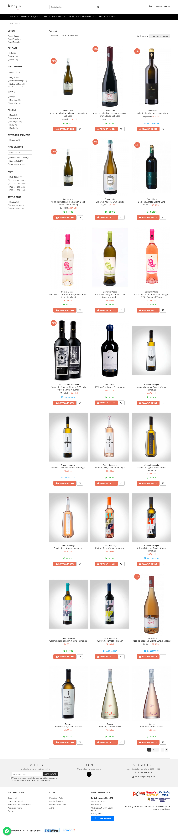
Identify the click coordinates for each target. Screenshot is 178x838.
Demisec (13, 100)
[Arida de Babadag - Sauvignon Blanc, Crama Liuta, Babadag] (68, 167)
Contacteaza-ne (104, 818)
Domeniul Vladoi (68, 292)
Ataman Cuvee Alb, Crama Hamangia (68, 467)
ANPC (51, 808)
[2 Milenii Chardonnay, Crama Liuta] (151, 77)
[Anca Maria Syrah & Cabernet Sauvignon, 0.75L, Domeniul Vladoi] (151, 258)
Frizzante (14, 140)
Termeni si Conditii (15, 801)
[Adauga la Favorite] (79, 129)
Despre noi (12, 798)
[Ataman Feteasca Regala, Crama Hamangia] (151, 350)
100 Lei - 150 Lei (16, 183)
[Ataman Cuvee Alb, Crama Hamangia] (68, 437)
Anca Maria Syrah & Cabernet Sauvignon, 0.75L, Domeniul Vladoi (151, 295)
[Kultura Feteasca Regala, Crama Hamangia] (151, 518)
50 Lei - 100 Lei (16, 180)
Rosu (12, 59)
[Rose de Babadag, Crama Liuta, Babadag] (151, 604)
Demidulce (14, 103)
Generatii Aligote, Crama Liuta (110, 201)
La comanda (15, 208)
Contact (11, 811)
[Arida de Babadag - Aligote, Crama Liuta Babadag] (68, 76)
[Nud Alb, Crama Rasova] (109, 693)
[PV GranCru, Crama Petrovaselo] (109, 350)
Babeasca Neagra (17, 80)
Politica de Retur (56, 801)
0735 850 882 (145, 772)
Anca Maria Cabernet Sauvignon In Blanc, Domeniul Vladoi (68, 295)
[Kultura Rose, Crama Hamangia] (109, 518)
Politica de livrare (15, 808)
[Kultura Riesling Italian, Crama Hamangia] (68, 604)
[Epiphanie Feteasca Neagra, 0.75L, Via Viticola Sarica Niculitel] (68, 350)
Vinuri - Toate (13, 36)
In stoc (13, 202)
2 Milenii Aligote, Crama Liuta (151, 201)
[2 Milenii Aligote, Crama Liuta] (151, 167)
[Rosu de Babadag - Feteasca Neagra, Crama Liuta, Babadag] (109, 76)
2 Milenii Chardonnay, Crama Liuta (151, 113)
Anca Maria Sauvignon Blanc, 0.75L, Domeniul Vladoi (109, 295)
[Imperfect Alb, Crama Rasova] (68, 693)
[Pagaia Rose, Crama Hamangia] (68, 518)
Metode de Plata (56, 798)
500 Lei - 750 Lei (16, 190)
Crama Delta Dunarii (18, 157)
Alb (11, 53)
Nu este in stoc (16, 205)
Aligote (13, 77)
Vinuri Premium (14, 39)
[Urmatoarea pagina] (166, 750)
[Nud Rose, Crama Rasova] (151, 693)
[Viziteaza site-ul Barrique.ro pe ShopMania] (52, 830)
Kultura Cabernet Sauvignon (110, 640)
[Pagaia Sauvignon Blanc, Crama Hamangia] (151, 437)
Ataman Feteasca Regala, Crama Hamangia (151, 388)
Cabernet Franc (16, 84)
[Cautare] (98, 7)
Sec (11, 96)
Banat (12, 115)
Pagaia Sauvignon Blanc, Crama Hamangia (151, 469)
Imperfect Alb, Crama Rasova (68, 726)
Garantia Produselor (57, 804)
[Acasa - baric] (21, 7)
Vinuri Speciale (14, 42)
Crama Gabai (15, 161)
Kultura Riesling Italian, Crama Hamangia (68, 640)
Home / (11, 23)
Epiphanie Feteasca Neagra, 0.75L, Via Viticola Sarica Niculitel (68, 388)
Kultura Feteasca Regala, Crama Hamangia (151, 549)
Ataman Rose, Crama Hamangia (110, 467)
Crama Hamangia (17, 164)
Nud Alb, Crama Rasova (110, 726)
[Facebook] (89, 774)
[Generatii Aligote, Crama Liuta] (109, 167)
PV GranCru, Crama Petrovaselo (109, 387)
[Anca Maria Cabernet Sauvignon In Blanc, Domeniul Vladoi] (68, 258)
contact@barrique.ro (145, 776)
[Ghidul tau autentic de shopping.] (69, 830)
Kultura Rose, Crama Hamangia (109, 548)
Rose (12, 56)
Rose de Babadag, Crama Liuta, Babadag (151, 640)
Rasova (68, 724)
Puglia (12, 128)
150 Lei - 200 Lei (16, 187)
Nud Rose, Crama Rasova (151, 726)
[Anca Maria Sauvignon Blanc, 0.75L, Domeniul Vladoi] (109, 258)
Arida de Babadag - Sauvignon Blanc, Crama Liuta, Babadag (68, 203)
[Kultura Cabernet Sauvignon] (109, 604)
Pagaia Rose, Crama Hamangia (68, 548)
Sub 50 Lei (14, 177)
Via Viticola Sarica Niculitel (68, 384)
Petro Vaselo (110, 384)
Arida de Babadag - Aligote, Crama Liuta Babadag (68, 114)
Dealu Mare (15, 118)
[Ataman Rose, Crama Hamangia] (109, 437)
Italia (12, 125)
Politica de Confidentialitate (38, 780)
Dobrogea (14, 121)
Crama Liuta (68, 110)
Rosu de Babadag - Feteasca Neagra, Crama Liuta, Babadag (110, 114)
